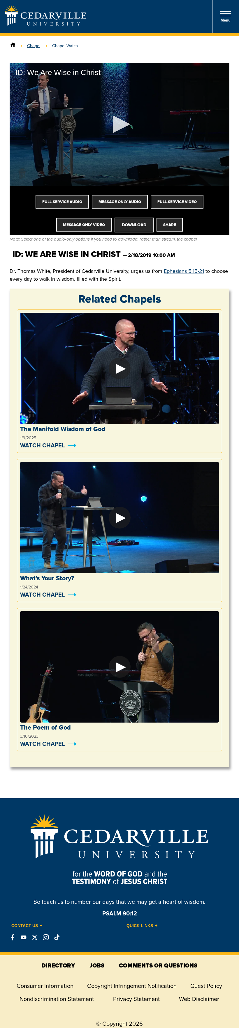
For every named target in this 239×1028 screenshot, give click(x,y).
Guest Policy (206, 985)
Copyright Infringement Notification (132, 985)
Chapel (33, 45)
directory (58, 965)
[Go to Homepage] (45, 23)
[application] (119, 124)
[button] (119, 124)
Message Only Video (84, 224)
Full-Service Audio (62, 201)
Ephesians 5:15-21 (184, 271)
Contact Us (24, 925)
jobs (96, 965)
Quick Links (139, 925)
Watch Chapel (42, 445)
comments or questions (158, 965)
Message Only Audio (120, 201)
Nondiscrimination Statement (57, 999)
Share (169, 224)
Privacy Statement (136, 999)
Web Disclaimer (199, 999)
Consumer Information (45, 985)
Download (134, 225)
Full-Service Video (177, 201)
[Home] (12, 45)
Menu (226, 20)
